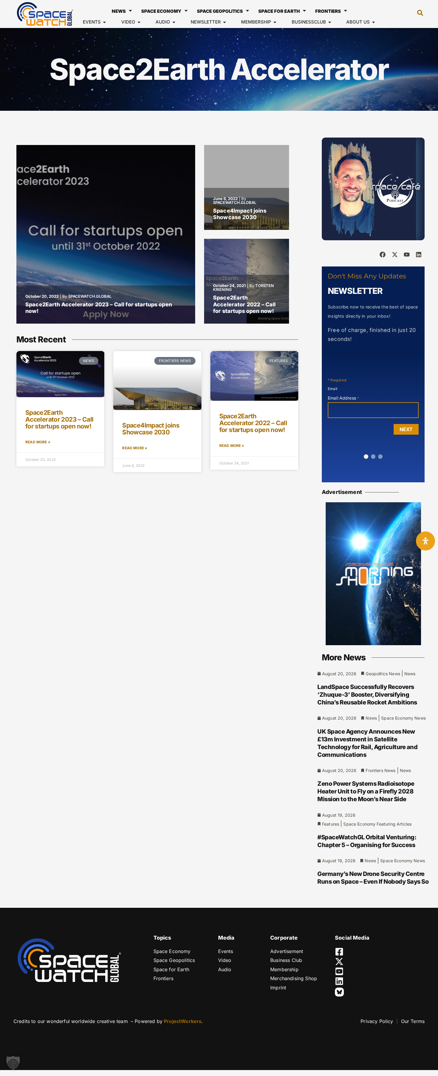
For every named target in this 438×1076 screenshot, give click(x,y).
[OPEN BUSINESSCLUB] (329, 22)
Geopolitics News (383, 673)
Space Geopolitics (220, 11)
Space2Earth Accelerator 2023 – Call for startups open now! (59, 419)
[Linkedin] (419, 255)
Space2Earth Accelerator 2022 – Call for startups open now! (244, 304)
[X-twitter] (395, 255)
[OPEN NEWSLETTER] (224, 22)
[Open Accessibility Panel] (425, 541)
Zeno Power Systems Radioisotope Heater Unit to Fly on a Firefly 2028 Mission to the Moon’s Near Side (365, 791)
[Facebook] (383, 255)
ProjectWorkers (182, 1021)
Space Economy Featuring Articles (377, 824)
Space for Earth (279, 11)
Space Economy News (403, 718)
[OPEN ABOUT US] (373, 22)
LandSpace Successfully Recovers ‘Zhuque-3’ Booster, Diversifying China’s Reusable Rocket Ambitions (367, 694)
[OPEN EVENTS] (104, 22)
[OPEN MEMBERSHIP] (275, 22)
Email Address (343, 397)
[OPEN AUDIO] (174, 22)
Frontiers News (380, 770)
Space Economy (161, 11)
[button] (417, 14)
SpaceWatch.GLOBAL (89, 296)
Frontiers (328, 11)
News (119, 11)
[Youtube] (407, 255)
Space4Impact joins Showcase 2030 (239, 214)
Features (330, 824)
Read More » (37, 442)
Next (406, 429)
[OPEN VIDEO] (139, 22)
